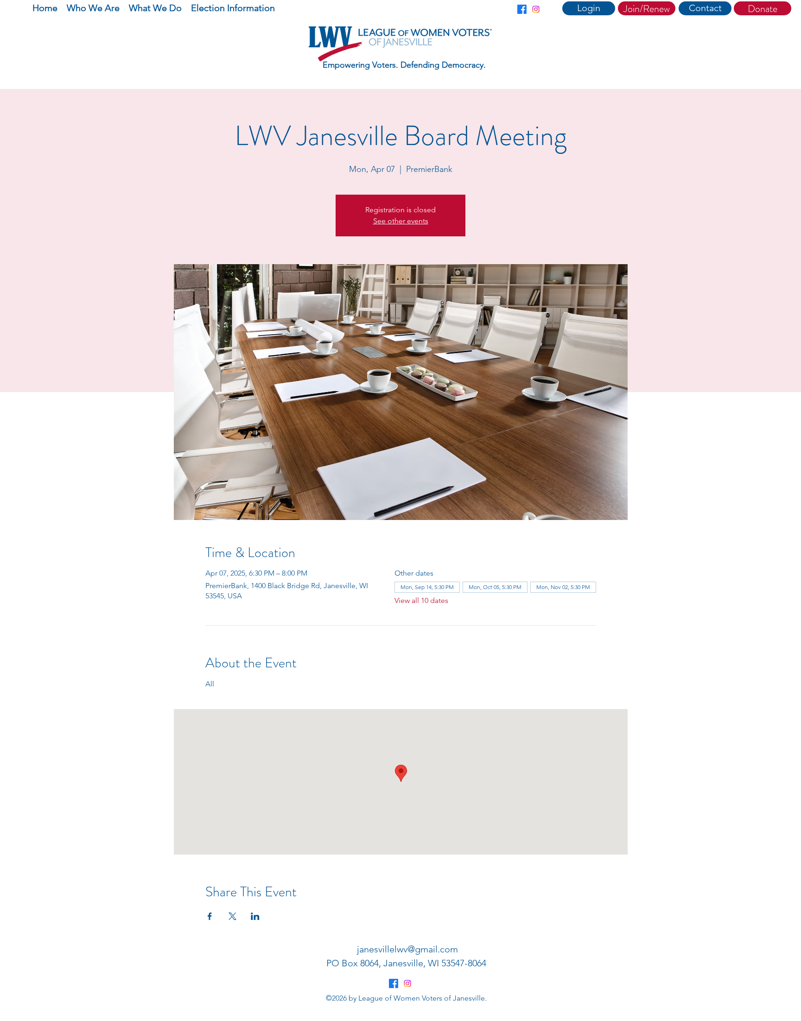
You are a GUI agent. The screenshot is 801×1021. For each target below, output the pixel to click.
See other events (400, 220)
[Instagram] (535, 9)
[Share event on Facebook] (209, 916)
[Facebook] (522, 9)
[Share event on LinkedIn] (255, 916)
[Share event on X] (232, 916)
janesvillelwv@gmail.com (407, 949)
